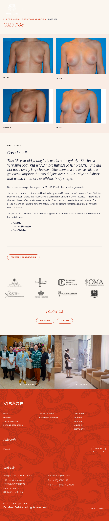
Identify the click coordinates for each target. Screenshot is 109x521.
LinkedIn (78, 425)
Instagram (45, 321)
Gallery (7, 417)
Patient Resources (13, 425)
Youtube (65, 321)
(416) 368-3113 (60, 481)
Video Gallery (10, 421)
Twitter (78, 417)
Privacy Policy (46, 413)
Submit (98, 449)
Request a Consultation (23, 257)
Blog (6, 413)
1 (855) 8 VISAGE (65, 485)
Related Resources (48, 417)
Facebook (79, 413)
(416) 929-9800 (63, 476)
